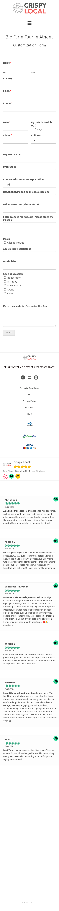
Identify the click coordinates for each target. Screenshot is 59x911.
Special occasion (13, 274)
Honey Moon (14, 277)
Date (6, 122)
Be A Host (29, 407)
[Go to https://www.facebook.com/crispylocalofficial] (23, 377)
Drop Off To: (10, 166)
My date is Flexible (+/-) (41, 124)
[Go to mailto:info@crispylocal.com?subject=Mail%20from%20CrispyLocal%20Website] (29, 377)
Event (10, 289)
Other (10, 293)
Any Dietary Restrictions (17, 249)
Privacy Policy (29, 401)
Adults (7, 135)
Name (7, 62)
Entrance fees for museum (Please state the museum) (28, 219)
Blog (29, 414)
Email (7, 90)
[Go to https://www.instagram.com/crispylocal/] (36, 377)
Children (36, 135)
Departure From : (12, 154)
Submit (8, 332)
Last (33, 72)
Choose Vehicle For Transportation (23, 179)
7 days (38, 129)
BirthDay (12, 281)
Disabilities (9, 261)
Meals (6, 239)
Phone (7, 103)
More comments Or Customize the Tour (25, 306)
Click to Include (15, 242)
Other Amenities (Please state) (21, 204)
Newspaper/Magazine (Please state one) (26, 191)
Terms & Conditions (29, 388)
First (5, 72)
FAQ (29, 394)
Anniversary (14, 285)
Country (7, 78)
